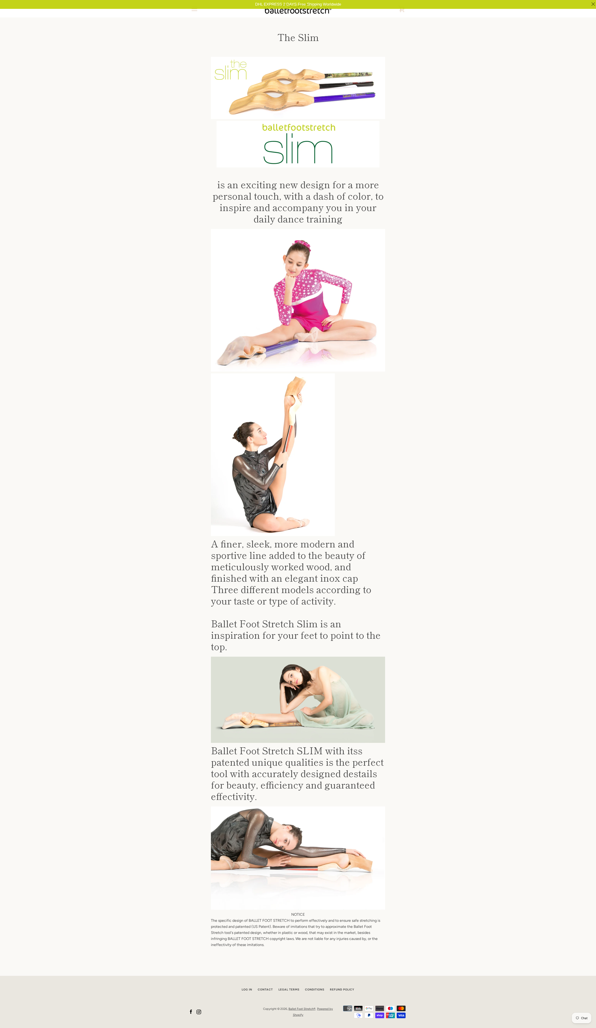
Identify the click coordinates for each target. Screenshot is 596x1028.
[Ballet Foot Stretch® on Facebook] (191, 1011)
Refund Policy (342, 989)
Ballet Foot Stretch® (301, 1009)
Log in (247, 989)
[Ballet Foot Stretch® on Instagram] (198, 1011)
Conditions (314, 989)
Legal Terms (288, 989)
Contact (265, 989)
